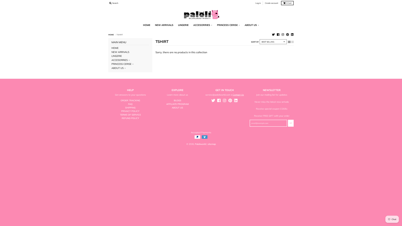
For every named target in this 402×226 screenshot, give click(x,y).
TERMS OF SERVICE (130, 114)
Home (111, 35)
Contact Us (238, 94)
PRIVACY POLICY (130, 111)
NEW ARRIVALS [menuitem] (164, 25)
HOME (115, 47)
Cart (288, 3)
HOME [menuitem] (146, 25)
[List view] (292, 42)
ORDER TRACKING (130, 100)
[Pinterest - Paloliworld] (287, 34)
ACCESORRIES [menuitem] (201, 25)
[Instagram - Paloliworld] (282, 34)
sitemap (212, 144)
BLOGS (177, 100)
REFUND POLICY (130, 118)
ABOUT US (117, 68)
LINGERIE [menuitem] (183, 25)
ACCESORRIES (119, 60)
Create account (271, 3)
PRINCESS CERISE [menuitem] (227, 25)
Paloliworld (200, 144)
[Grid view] (289, 42)
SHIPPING (130, 107)
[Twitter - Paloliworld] (273, 34)
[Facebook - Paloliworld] (278, 34)
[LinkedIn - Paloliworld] (292, 34)
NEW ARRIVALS (120, 52)
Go (291, 123)
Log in (258, 3)
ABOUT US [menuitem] (251, 25)
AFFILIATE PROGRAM (177, 104)
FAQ (130, 104)
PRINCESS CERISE (121, 63)
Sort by (255, 42)
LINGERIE (116, 55)
